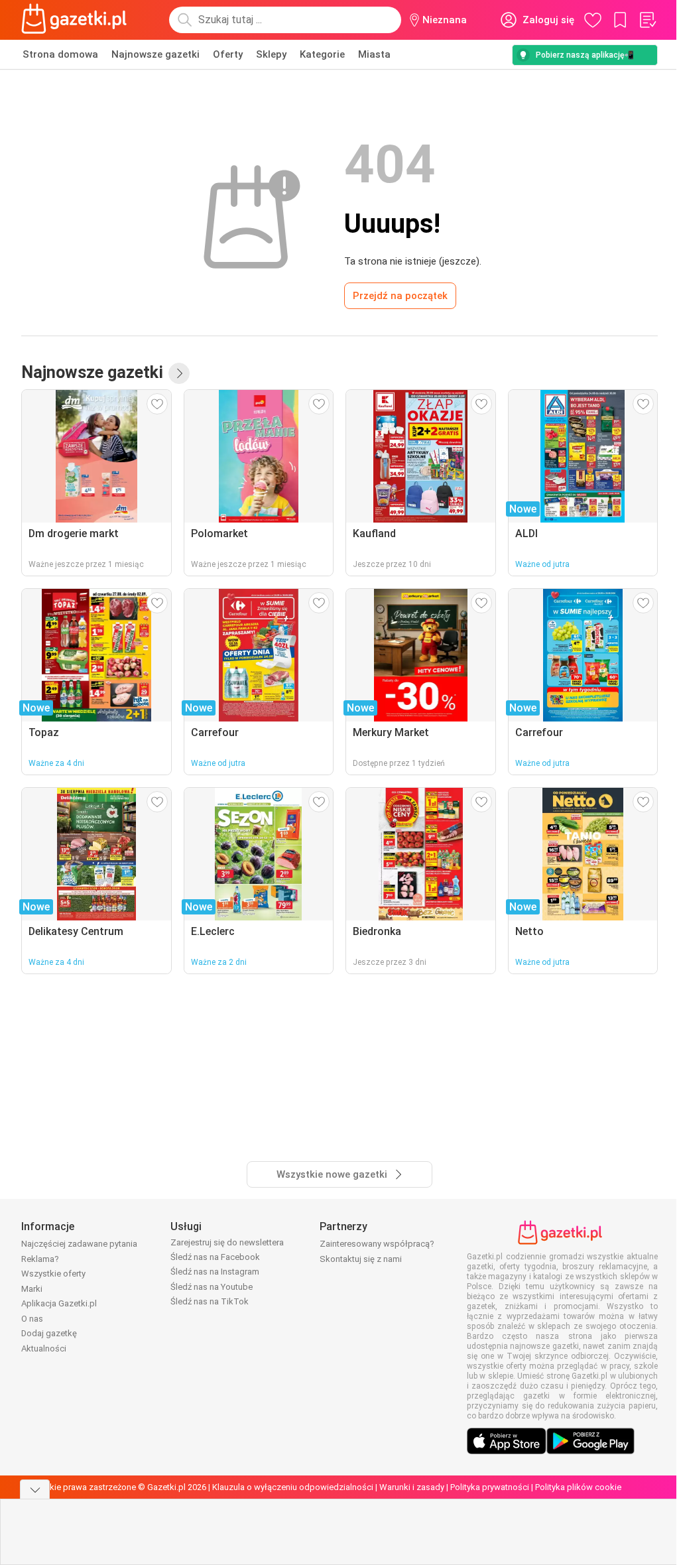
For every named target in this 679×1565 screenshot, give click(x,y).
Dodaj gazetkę (49, 1333)
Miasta (374, 54)
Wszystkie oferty (53, 1274)
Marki (31, 1289)
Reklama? (40, 1259)
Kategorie (322, 54)
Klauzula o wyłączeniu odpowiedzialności (292, 1487)
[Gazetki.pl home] (77, 19)
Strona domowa (60, 54)
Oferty (228, 54)
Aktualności (43, 1348)
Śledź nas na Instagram (214, 1272)
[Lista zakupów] (647, 20)
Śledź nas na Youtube (211, 1287)
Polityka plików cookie (578, 1487)
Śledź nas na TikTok (209, 1301)
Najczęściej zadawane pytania (79, 1244)
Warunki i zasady (411, 1487)
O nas (32, 1319)
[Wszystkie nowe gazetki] (179, 373)
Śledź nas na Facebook (215, 1257)
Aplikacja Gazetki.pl (59, 1303)
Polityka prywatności (489, 1487)
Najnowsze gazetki (155, 54)
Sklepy (271, 54)
